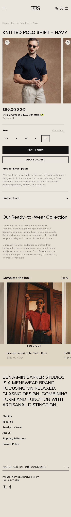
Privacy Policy (10, 444)
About (6, 432)
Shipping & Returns (14, 438)
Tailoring (7, 421)
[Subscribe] (65, 467)
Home (5, 23)
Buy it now (35, 150)
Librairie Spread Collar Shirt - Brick (27, 353)
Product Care (10, 198)
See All (65, 277)
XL (45, 138)
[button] (6, 8)
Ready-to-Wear (12, 427)
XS (6, 138)
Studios (7, 416)
